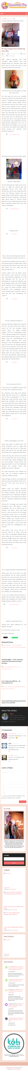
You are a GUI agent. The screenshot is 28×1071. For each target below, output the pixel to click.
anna (9, 966)
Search (13, 862)
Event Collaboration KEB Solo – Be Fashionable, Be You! (11, 682)
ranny (4, 54)
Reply (9, 739)
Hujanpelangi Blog (10, 1067)
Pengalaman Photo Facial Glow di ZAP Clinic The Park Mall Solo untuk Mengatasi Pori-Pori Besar (16, 968)
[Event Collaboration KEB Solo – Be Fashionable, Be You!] (14, 673)
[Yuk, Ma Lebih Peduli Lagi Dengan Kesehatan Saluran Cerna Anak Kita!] (14, 692)
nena (9, 979)
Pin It (9, 637)
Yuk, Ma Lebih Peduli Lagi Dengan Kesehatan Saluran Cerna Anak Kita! (14, 701)
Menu (2, 13)
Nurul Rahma (11, 755)
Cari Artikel (6, 855)
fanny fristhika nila (12, 733)
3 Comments (11, 56)
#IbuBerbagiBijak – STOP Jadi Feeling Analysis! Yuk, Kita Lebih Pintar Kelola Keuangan (12, 661)
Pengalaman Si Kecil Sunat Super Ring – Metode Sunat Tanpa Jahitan (15, 991)
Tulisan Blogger (16, 1069)
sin (22, 847)
